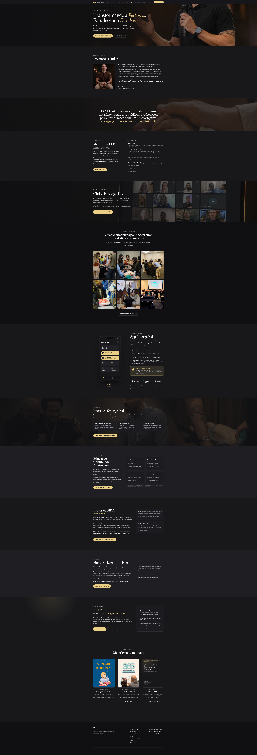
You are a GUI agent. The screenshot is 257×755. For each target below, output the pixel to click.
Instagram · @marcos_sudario (155, 731)
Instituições (144, 2)
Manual (118, 2)
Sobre (108, 2)
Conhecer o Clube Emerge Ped (103, 35)
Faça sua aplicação (100, 169)
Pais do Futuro (133, 742)
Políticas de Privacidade (159, 750)
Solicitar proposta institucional (103, 487)
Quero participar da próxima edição (128, 313)
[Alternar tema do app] (110, 384)
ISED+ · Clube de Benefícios (136, 735)
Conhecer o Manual (153, 701)
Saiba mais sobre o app (135, 388)
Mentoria (113, 2)
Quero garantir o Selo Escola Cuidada (104, 539)
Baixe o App (129, 2)
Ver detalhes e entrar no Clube (103, 211)
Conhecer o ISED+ (99, 629)
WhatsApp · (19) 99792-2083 (155, 729)
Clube (123, 2)
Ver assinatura (112, 629)
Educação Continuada (135, 738)
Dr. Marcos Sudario (134, 729)
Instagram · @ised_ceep (154, 733)
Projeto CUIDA (133, 740)
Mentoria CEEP (133, 731)
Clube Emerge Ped (134, 733)
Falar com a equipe (159, 2)
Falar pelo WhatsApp (121, 35)
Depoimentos (137, 2)
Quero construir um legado (102, 586)
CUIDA (149, 2)
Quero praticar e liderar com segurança (105, 435)
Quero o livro (104, 703)
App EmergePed (133, 736)
